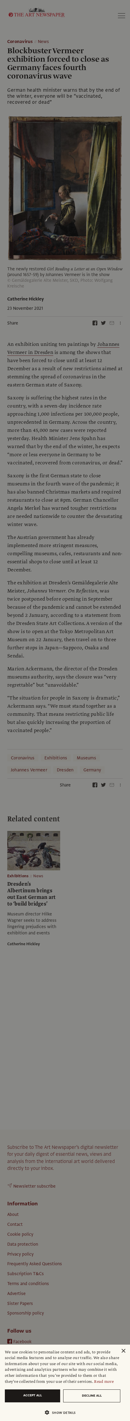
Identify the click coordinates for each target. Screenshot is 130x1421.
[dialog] (65, 1383)
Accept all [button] (32, 1395)
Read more (104, 1381)
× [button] (123, 1351)
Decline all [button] (92, 1395)
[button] (62, 1412)
